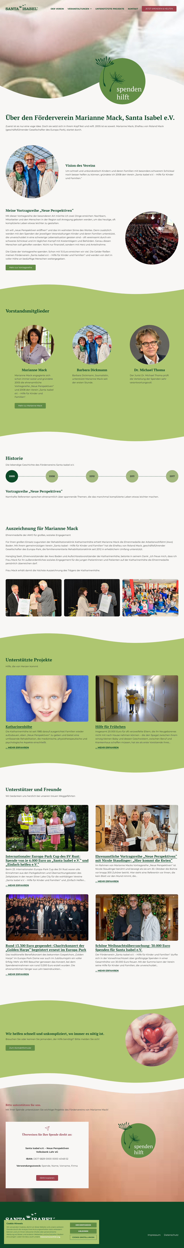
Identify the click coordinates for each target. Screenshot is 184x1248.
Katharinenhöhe (19, 726)
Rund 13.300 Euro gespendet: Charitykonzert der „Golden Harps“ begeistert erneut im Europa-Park (46, 947)
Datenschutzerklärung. (50, 1237)
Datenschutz (171, 1235)
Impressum (154, 1235)
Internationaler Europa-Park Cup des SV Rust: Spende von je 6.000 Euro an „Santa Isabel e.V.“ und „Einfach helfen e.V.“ (47, 860)
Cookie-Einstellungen (83, 1237)
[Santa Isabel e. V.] (120, 86)
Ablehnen (83, 1231)
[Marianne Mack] (34, 597)
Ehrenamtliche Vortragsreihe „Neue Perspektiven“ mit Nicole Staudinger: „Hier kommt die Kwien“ (136, 858)
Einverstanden (83, 1225)
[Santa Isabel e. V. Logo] (22, 8)
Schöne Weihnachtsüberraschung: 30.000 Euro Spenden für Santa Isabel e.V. (132, 947)
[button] (91, 9)
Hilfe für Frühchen (110, 726)
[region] (51, 1232)
